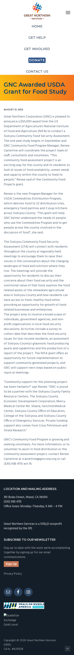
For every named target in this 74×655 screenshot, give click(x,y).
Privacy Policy (13, 573)
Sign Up (11, 564)
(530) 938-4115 (13, 501)
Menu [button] (64, 12)
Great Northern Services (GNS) (30, 642)
